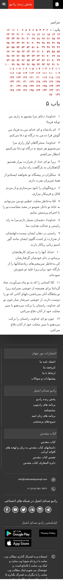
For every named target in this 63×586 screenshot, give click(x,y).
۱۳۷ (31, 85)
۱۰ (18, 30)
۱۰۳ (44, 68)
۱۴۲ (51, 90)
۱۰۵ (31, 68)
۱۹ (28, 34)
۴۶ (58, 47)
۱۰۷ (18, 68)
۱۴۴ (38, 90)
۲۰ (23, 34)
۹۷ (23, 64)
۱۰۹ (57, 73)
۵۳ (23, 47)
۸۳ (38, 60)
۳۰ (28, 38)
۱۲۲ (25, 77)
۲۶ (48, 38)
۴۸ (48, 47)
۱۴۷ (18, 90)
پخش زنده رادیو (45, 399)
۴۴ (13, 42)
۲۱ (18, 34)
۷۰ (48, 55)
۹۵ (33, 64)
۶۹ (53, 55)
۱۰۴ (38, 68)
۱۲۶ (51, 81)
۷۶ (18, 55)
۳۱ (23, 38)
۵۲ (28, 47)
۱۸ (33, 34)
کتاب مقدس (48, 442)
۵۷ (58, 51)
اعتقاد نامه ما (47, 361)
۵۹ (48, 51)
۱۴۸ (12, 90)
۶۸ (58, 55)
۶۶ (13, 51)
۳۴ (8, 38)
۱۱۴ (25, 73)
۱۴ (53, 34)
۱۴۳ (44, 90)
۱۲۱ (31, 77)
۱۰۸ (12, 68)
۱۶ (43, 34)
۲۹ (33, 38)
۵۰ (38, 47)
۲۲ (13, 34)
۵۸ (53, 51)
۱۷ (38, 34)
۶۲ (33, 51)
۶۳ (28, 51)
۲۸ (38, 38)
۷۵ (23, 55)
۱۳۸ (25, 85)
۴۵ (8, 42)
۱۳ (58, 34)
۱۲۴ (12, 77)
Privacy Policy (48, 533)
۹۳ (43, 64)
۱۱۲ (38, 73)
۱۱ (13, 30)
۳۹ (38, 42)
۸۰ (53, 60)
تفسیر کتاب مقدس (44, 457)
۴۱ (28, 42)
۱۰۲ (51, 68)
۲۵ (53, 38)
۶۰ (43, 51)
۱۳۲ (12, 81)
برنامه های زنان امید (43, 415)
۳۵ (58, 42)
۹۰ (58, 64)
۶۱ (38, 51)
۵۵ (13, 47)
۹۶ (28, 64)
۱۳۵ (44, 85)
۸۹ (8, 60)
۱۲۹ (31, 81)
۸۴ (33, 60)
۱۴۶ (25, 90)
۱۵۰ (51, 94)
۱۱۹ (44, 77)
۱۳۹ (18, 85)
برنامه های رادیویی (44, 404)
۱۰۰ (7, 64)
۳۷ (48, 42)
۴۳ (18, 42)
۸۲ (43, 60)
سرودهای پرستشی (44, 421)
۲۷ (43, 38)
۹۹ (13, 64)
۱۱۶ (12, 73)
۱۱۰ (51, 73)
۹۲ (48, 64)
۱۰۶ (25, 68)
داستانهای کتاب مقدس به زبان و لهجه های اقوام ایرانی (30, 449)
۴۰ (33, 42)
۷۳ (33, 55)
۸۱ (48, 60)
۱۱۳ (31, 73)
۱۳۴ (51, 85)
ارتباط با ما (48, 373)
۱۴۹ (57, 94)
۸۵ (28, 60)
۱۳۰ (25, 81)
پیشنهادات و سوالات (43, 378)
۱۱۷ (57, 77)
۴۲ (23, 42)
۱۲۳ (18, 77)
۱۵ (48, 34)
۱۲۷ (44, 81)
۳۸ (43, 42)
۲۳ (8, 34)
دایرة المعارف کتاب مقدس (39, 462)
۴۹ (43, 47)
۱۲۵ (57, 81)
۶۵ (18, 51)
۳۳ (13, 38)
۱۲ (8, 30)
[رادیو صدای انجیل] (58, 4)
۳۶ (53, 42)
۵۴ (18, 47)
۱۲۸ (38, 81)
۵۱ (33, 47)
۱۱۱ (44, 73)
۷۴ (28, 55)
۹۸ (18, 64)
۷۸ (8, 55)
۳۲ (18, 38)
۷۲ (38, 55)
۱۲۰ (38, 77)
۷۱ (43, 55)
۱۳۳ (57, 85)
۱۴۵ (31, 90)
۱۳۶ (38, 85)
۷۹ (58, 60)
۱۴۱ (57, 90)
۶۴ (23, 51)
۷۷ (13, 55)
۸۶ (23, 60)
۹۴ (38, 64)
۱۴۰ (12, 85)
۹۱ (53, 64)
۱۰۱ (57, 68)
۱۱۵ (18, 73)
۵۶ (8, 47)
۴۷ (53, 47)
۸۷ (18, 60)
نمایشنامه (49, 410)
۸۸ (13, 60)
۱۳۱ (18, 81)
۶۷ (8, 51)
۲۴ (58, 38)
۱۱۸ (51, 77)
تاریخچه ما (49, 367)
